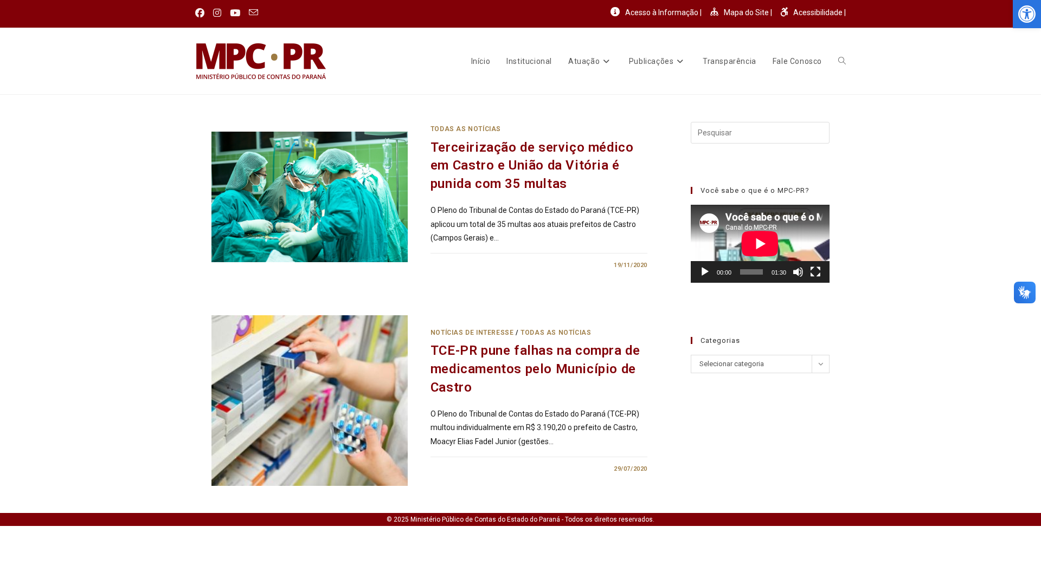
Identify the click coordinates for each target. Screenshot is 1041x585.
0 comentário (463, 265)
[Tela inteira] (815, 271)
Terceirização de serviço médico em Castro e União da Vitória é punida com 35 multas (532, 165)
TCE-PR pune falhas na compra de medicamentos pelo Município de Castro (535, 368)
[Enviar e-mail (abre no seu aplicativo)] (253, 13)
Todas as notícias (465, 129)
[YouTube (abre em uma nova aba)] (235, 13)
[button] (1027, 14)
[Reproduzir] (704, 271)
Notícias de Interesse (472, 332)
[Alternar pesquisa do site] (842, 61)
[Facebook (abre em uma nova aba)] (202, 13)
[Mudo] (798, 271)
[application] (760, 244)
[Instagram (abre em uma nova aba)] (217, 13)
